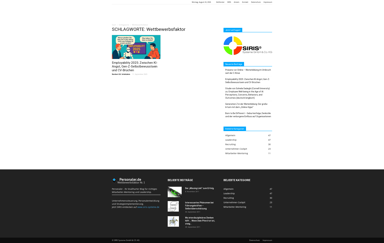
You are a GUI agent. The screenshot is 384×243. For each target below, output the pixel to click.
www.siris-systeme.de (148, 207)
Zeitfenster (220, 2)
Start (114, 24)
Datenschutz (256, 2)
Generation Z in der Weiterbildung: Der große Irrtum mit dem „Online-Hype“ (246, 105)
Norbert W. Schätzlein (121, 74)
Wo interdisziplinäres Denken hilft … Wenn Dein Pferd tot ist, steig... (200, 221)
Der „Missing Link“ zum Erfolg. (199, 188)
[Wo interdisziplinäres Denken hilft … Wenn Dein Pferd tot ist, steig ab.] (173, 221)
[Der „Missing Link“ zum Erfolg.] (175, 192)
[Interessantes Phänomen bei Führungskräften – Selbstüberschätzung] (173, 206)
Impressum (268, 2)
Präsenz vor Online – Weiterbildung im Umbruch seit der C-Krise (248, 71)
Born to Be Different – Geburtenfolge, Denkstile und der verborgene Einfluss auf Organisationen (248, 115)
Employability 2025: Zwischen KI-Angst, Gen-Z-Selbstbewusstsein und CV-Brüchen (135, 66)
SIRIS (229, 2)
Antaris (236, 2)
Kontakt (245, 2)
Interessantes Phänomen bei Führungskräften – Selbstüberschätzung (199, 205)
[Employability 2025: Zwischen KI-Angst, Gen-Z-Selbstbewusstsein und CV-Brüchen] (136, 47)
